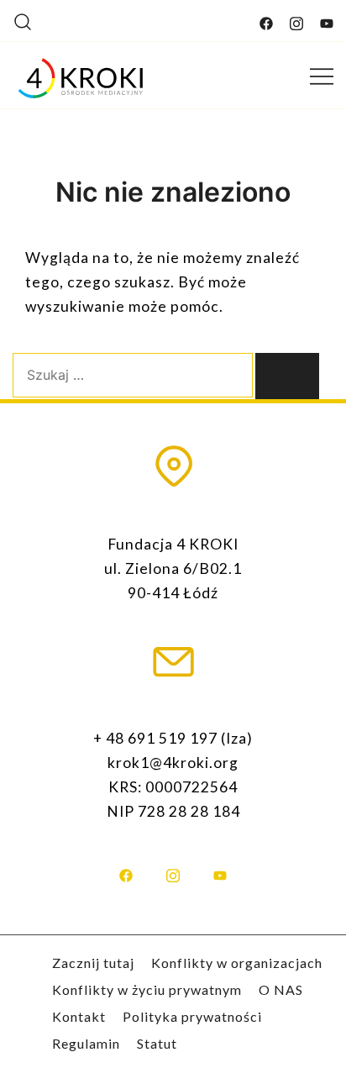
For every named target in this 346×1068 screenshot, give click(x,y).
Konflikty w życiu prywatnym (147, 989)
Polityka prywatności (192, 1016)
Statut (157, 1043)
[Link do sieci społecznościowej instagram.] (296, 20)
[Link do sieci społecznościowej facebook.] (266, 20)
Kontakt (79, 1016)
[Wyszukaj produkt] (287, 376)
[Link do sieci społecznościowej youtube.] (326, 20)
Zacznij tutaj (93, 963)
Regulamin (86, 1043)
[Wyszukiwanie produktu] (23, 20)
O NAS (281, 989)
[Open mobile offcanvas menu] (321, 75)
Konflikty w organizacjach (236, 963)
